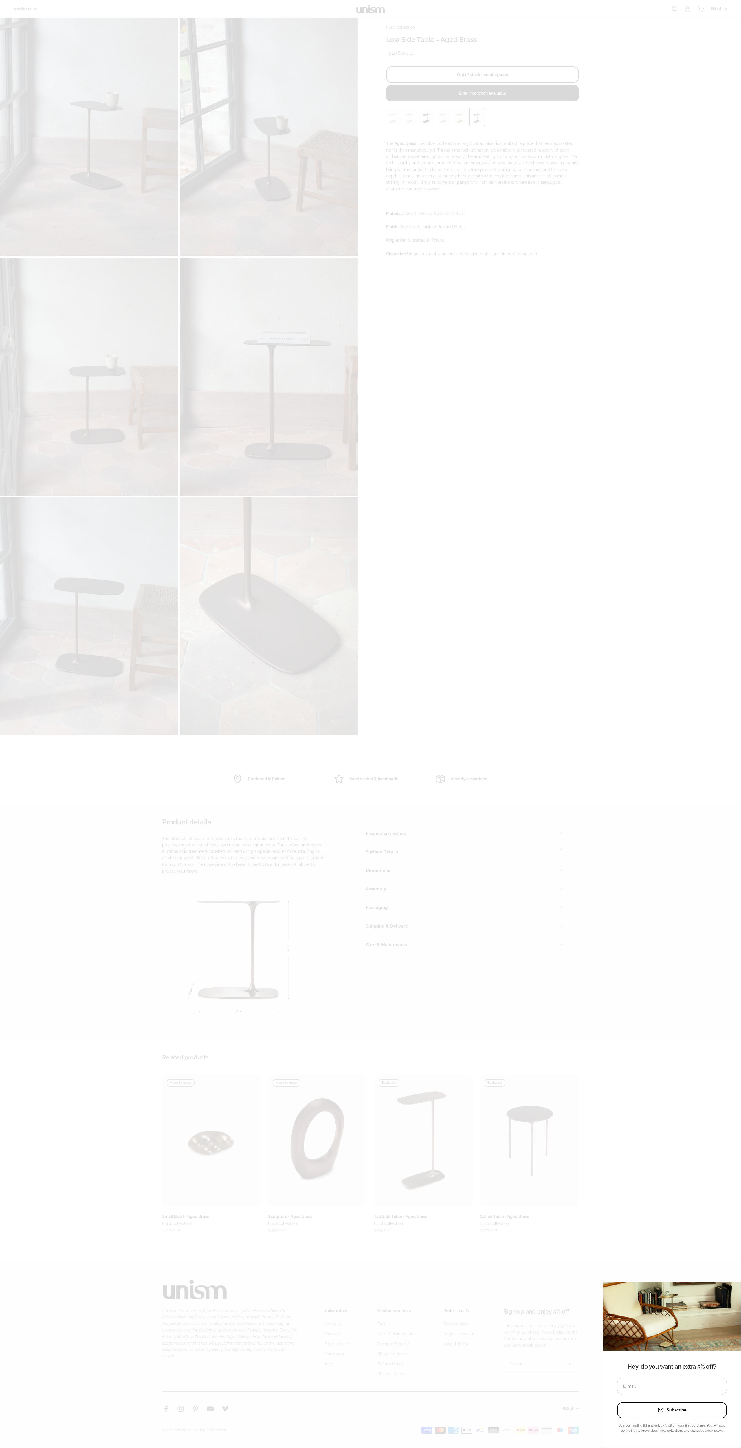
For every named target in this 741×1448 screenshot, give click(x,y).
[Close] (728, 1294)
